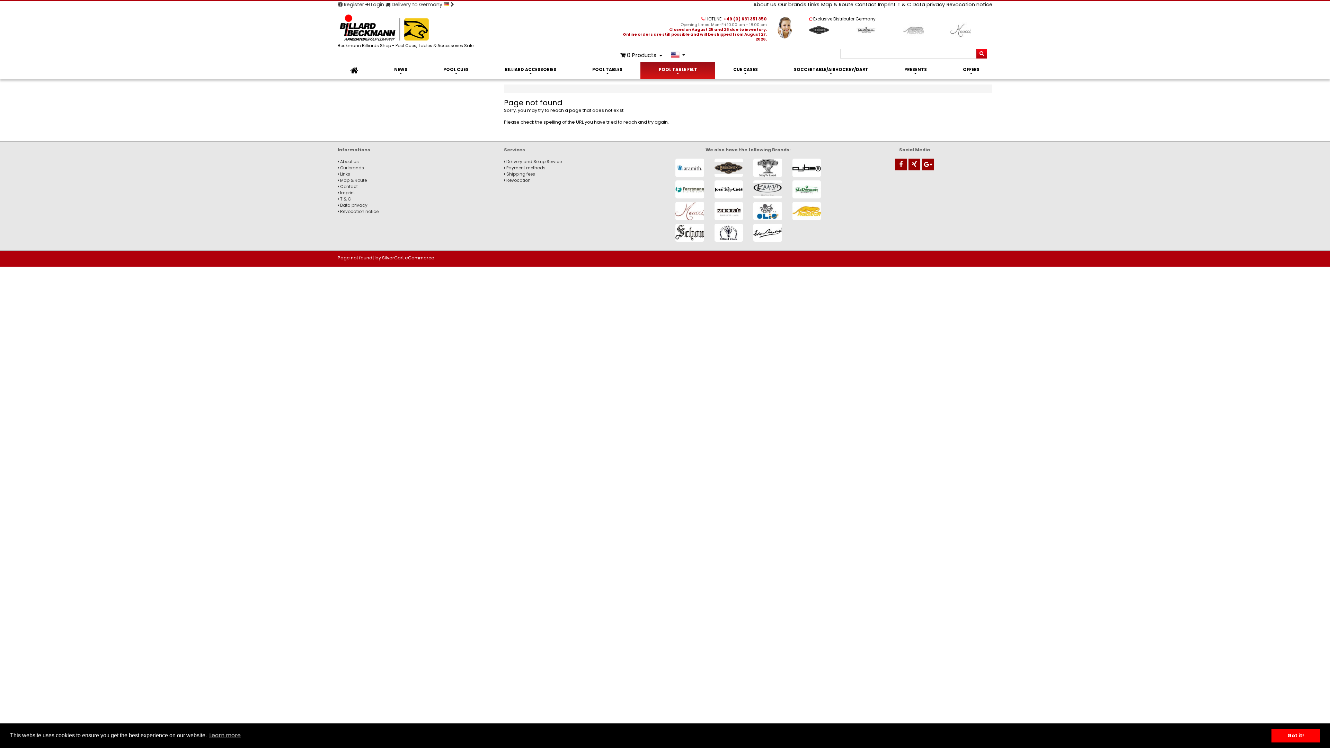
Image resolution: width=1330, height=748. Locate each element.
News (400, 69)
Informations (354, 150)
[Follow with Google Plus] (928, 164)
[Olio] (767, 211)
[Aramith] (689, 168)
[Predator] (806, 211)
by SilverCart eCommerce (404, 258)
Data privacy (929, 4)
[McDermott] (806, 189)
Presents (915, 69)
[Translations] (678, 55)
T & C (904, 4)
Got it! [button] (1295, 735)
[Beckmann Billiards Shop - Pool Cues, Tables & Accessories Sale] (407, 28)
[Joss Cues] (729, 189)
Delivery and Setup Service (533, 161)
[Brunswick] (729, 168)
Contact (865, 4)
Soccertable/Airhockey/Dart (831, 69)
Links (813, 4)
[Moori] (729, 211)
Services (514, 150)
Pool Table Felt (678, 69)
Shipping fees (520, 174)
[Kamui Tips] (767, 189)
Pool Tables (607, 69)
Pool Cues (456, 69)
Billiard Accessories (530, 69)
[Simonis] (767, 233)
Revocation (518, 180)
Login (377, 4)
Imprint (887, 4)
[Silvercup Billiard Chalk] (729, 233)
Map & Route (837, 4)
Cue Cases (745, 69)
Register (353, 4)
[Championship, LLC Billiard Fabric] (767, 168)
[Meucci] (689, 211)
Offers (971, 69)
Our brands (792, 4)
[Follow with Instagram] (914, 164)
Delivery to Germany (417, 4)
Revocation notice (969, 4)
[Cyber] (806, 168)
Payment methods (525, 168)
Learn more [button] (225, 735)
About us (764, 4)
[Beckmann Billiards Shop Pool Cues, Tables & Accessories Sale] (354, 70)
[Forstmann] (689, 189)
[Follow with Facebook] (901, 164)
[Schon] (689, 233)
